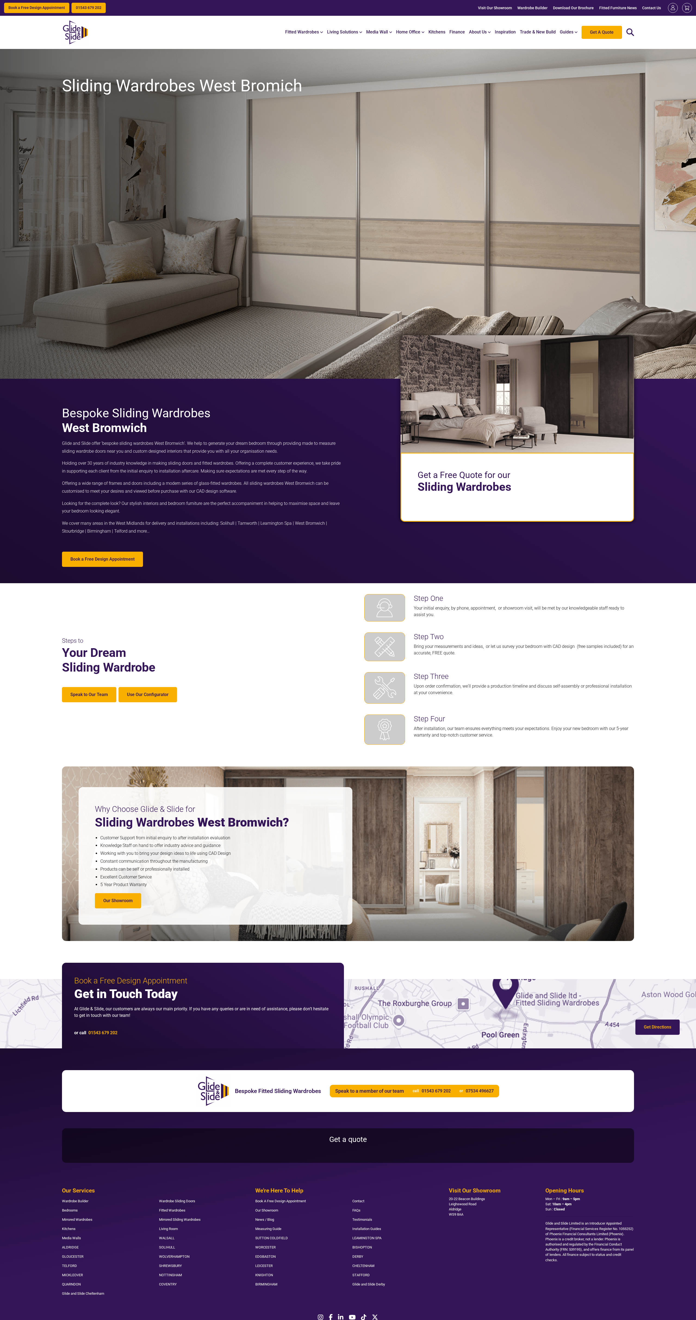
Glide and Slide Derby (368, 1284)
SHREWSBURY (170, 1266)
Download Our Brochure (573, 8)
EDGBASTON (265, 1256)
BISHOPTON (362, 1247)
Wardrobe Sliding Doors (177, 1201)
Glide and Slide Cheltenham (83, 1293)
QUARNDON (71, 1284)
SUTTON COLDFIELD (271, 1238)
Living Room (168, 1229)
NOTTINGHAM (170, 1275)
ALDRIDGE (70, 1247)
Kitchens (436, 32)
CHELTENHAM (363, 1266)
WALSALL (167, 1238)
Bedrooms (70, 1210)
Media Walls (71, 1238)
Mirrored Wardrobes (77, 1219)
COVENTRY (168, 1284)
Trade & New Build (538, 32)
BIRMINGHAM (266, 1284)
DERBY (357, 1256)
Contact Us (651, 8)
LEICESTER (264, 1266)
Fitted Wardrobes (302, 32)
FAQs (356, 1210)
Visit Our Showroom (495, 8)
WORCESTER (265, 1247)
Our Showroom (118, 900)
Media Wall (377, 32)
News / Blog (264, 1219)
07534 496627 (480, 1091)
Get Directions (657, 1027)
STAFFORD (361, 1275)
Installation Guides (366, 1229)
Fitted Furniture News (618, 8)
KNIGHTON (264, 1275)
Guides (566, 32)
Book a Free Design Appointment (36, 7)
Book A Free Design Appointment (280, 1201)
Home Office (408, 32)
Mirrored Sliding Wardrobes (180, 1219)
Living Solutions (342, 32)
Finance (457, 32)
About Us (478, 32)
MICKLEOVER (72, 1275)
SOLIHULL (167, 1247)
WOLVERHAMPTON (174, 1256)
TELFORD (69, 1266)
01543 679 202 (88, 7)
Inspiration (505, 32)
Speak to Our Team (89, 694)
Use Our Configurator (148, 694)
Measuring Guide (268, 1229)
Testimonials (362, 1219)
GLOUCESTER (72, 1256)
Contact (358, 1201)
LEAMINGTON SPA (366, 1238)
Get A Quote (602, 32)
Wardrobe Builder (532, 8)
